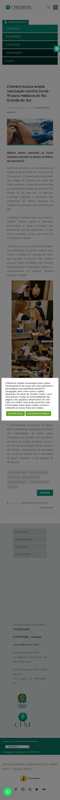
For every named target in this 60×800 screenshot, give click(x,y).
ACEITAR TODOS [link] (15, 413)
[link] (7, 791)
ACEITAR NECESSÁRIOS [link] (38, 413)
